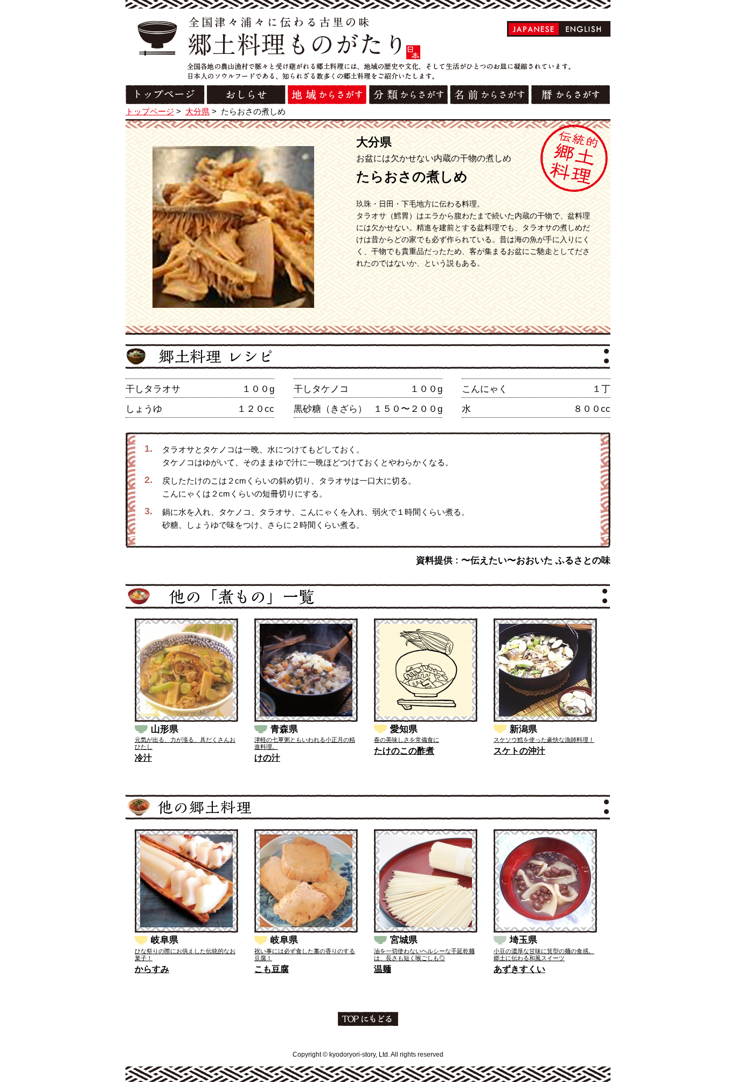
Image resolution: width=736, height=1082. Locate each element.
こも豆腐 (271, 969)
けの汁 (267, 757)
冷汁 (143, 757)
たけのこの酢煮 (404, 750)
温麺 (382, 969)
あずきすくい (519, 969)
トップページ (150, 111)
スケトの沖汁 (519, 750)
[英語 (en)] (584, 29)
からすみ (152, 969)
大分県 (197, 111)
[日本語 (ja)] (534, 29)
